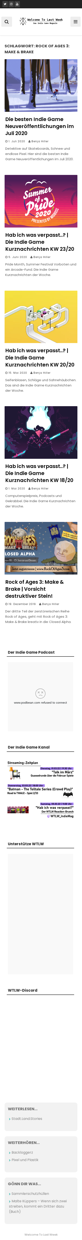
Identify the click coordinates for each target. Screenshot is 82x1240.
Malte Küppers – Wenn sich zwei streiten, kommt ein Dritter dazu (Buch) (38, 1206)
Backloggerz (22, 1152)
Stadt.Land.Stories (27, 1118)
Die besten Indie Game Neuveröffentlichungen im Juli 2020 (39, 126)
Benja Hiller (40, 141)
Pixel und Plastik (25, 1159)
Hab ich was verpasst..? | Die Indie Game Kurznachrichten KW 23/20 (39, 242)
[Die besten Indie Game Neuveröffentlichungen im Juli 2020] (41, 110)
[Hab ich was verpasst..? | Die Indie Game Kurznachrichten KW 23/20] (41, 226)
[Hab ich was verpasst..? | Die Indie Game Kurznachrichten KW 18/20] (41, 457)
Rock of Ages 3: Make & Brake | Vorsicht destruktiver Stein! (34, 589)
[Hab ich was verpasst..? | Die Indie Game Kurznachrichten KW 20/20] (41, 341)
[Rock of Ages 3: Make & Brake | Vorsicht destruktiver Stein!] (41, 573)
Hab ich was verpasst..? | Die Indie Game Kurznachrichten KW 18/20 (39, 473)
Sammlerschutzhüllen (30, 1193)
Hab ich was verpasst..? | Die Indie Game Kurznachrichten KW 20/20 (40, 357)
